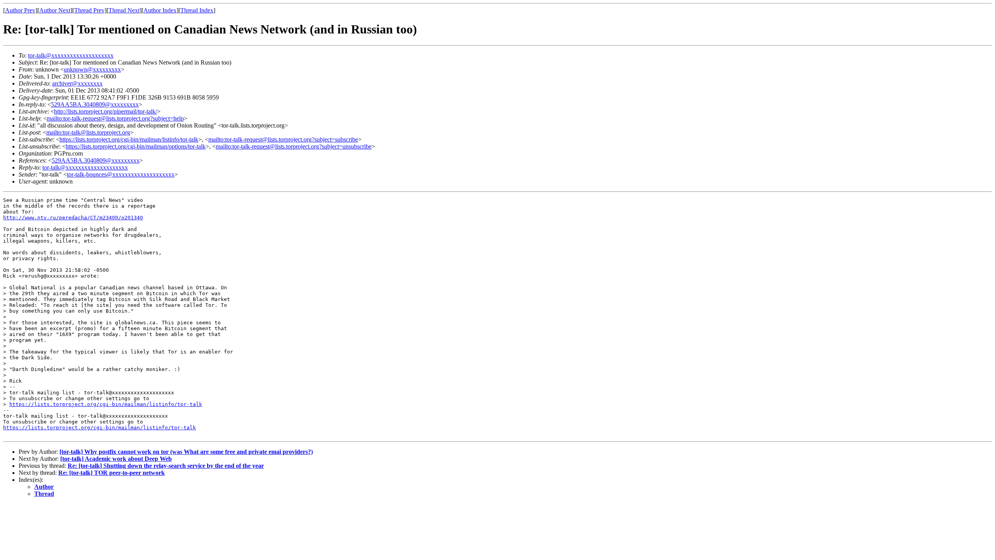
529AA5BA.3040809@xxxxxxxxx (95, 104)
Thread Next (124, 10)
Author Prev (20, 10)
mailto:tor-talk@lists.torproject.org (88, 132)
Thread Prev (89, 10)
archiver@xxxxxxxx (77, 83)
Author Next (54, 10)
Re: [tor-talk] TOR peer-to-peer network (111, 472)
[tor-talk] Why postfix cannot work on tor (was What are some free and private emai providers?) (186, 451)
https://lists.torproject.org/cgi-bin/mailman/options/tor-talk (136, 146)
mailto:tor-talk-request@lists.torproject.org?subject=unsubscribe (294, 146)
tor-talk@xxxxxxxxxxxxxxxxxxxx (70, 55)
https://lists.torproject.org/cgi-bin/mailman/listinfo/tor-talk (128, 139)
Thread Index (196, 10)
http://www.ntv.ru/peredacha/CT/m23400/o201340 (73, 217)
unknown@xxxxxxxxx (92, 69)
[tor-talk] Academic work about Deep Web (116, 458)
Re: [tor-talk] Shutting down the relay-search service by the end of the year (166, 465)
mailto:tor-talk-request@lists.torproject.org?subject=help (115, 118)
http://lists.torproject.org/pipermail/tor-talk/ (105, 111)
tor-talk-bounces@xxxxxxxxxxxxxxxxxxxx (121, 174)
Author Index (159, 10)
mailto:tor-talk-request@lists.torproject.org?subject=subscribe (283, 139)
